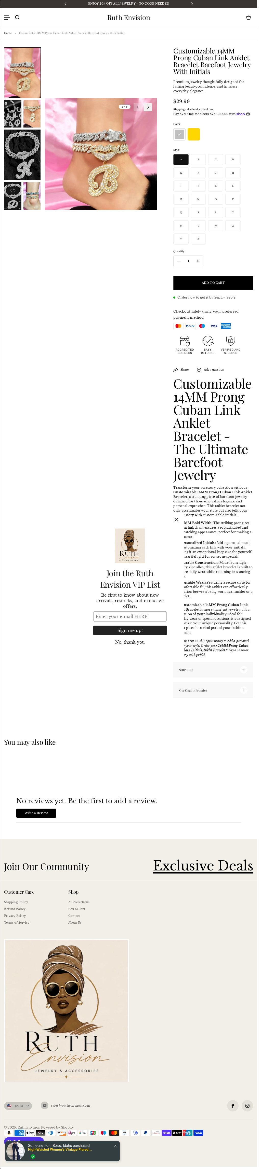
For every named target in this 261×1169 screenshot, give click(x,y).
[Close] (176, 519)
